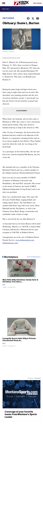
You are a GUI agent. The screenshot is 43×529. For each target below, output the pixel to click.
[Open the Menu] (3, 3)
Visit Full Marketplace (33, 257)
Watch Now (37, 3)
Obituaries (8, 18)
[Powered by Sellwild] (37, 378)
